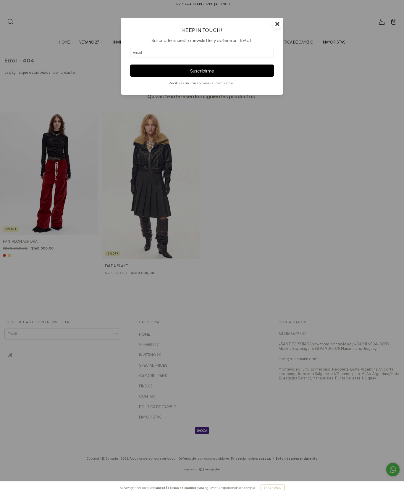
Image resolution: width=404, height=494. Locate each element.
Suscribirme (202, 70)
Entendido (272, 487)
